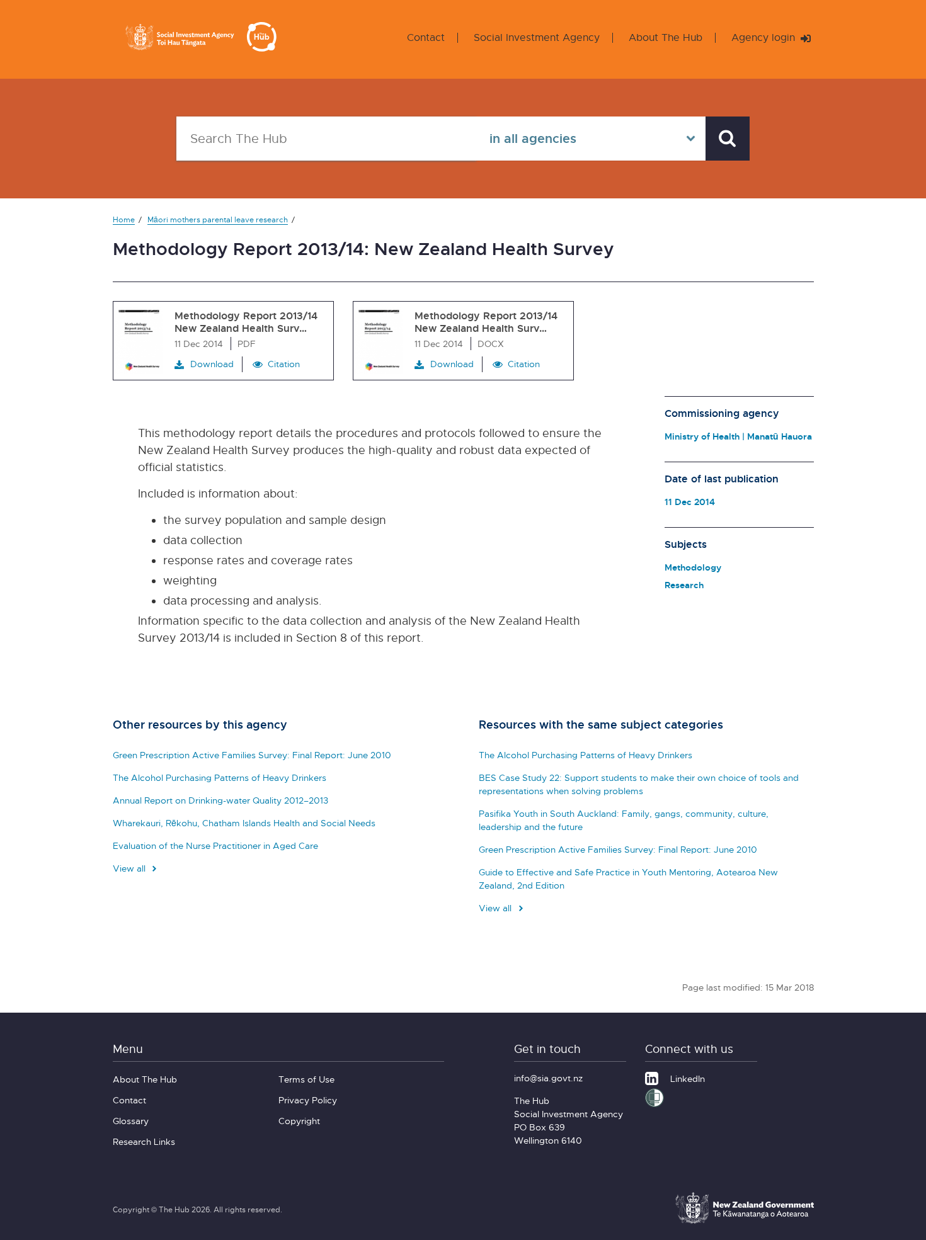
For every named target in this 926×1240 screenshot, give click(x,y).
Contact (426, 37)
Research (684, 584)
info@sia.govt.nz (548, 1077)
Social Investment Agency (537, 37)
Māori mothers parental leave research (217, 219)
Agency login (764, 37)
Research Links (144, 1141)
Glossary (131, 1120)
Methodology (693, 567)
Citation (284, 363)
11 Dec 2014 (690, 501)
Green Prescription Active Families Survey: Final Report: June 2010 (252, 754)
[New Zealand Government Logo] (744, 1222)
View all (130, 868)
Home (124, 219)
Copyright (299, 1120)
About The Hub (665, 37)
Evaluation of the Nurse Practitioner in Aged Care (215, 845)
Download (212, 363)
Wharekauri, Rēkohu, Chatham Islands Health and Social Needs (244, 822)
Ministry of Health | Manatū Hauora (738, 436)
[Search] (728, 139)
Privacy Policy (307, 1100)
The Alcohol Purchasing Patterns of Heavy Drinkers (219, 777)
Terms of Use (306, 1079)
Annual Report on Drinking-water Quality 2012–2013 (220, 800)
